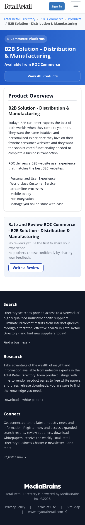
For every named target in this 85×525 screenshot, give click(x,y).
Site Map (73, 507)
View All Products (43, 76)
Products (74, 19)
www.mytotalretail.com (46, 512)
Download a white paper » (23, 399)
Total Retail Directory (19, 19)
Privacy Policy (15, 507)
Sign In (56, 6)
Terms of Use (46, 507)
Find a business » (17, 342)
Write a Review (26, 267)
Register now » (15, 457)
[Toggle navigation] (75, 6)
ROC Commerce (51, 19)
